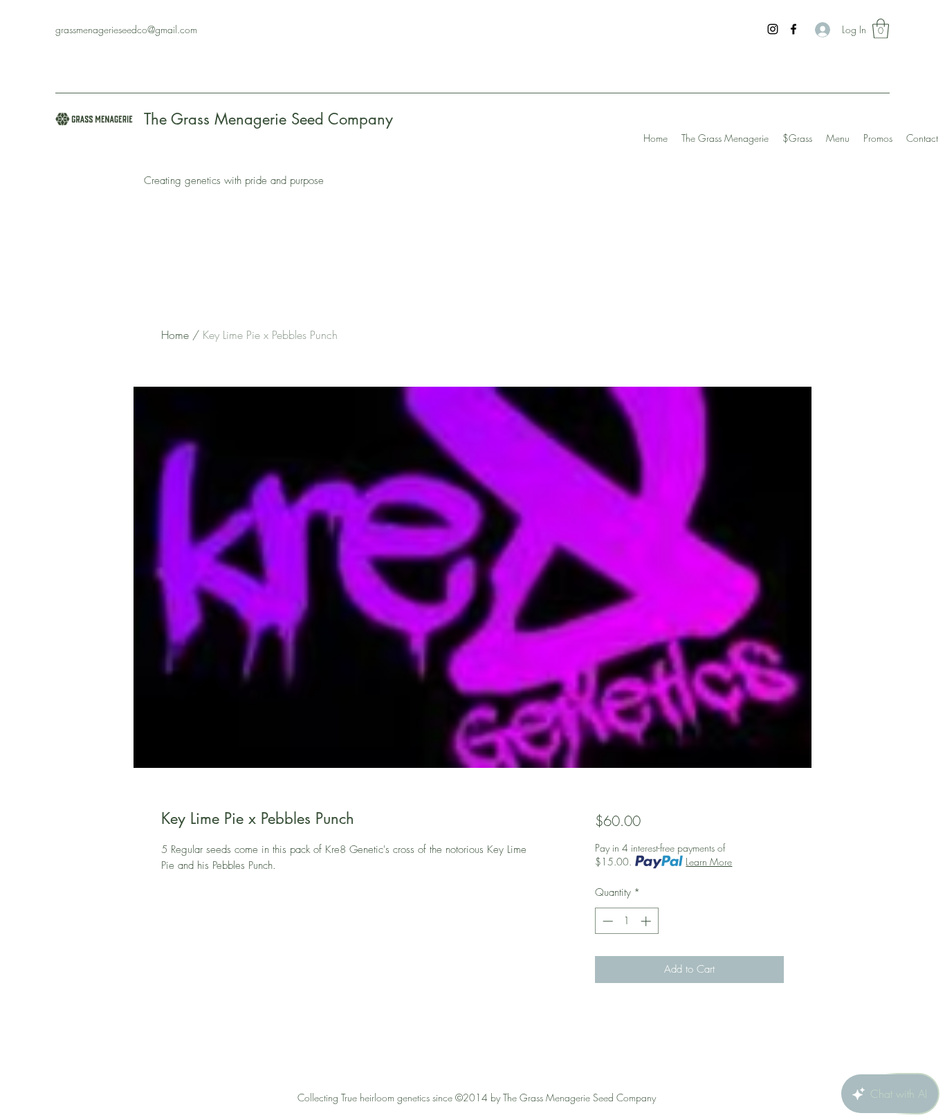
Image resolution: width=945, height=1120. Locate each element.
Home (175, 334)
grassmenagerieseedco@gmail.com (126, 29)
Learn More (709, 861)
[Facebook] (793, 29)
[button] (880, 29)
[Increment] (647, 921)
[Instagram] (773, 29)
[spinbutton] (626, 921)
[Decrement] (606, 921)
